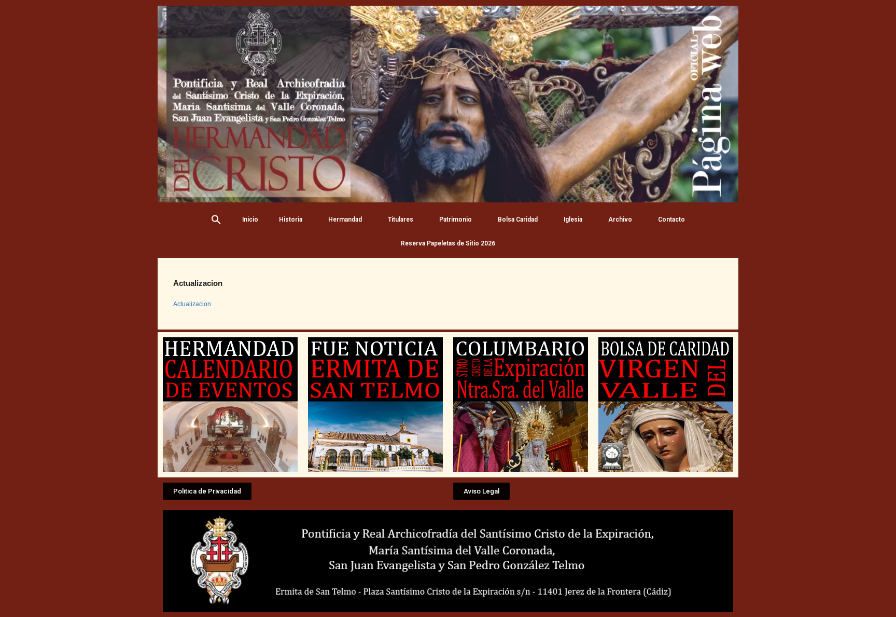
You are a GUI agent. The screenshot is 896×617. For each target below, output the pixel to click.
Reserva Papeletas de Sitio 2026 (448, 243)
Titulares (400, 219)
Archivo (620, 219)
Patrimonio (455, 219)
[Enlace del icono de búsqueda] (216, 219)
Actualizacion (192, 304)
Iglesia (573, 219)
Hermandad (345, 219)
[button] (207, 491)
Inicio (250, 219)
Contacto (671, 219)
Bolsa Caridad (518, 219)
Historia (290, 219)
